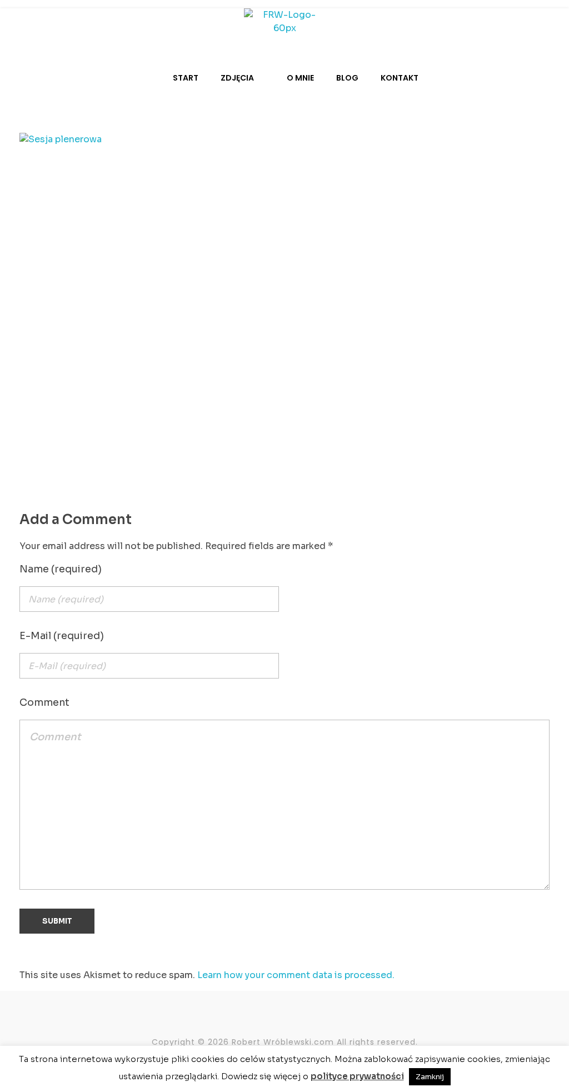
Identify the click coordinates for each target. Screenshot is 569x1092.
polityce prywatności (357, 1076)
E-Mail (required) (61, 636)
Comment (44, 702)
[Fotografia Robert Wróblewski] (284, 25)
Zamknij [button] (430, 1076)
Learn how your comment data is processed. (296, 975)
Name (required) (60, 569)
